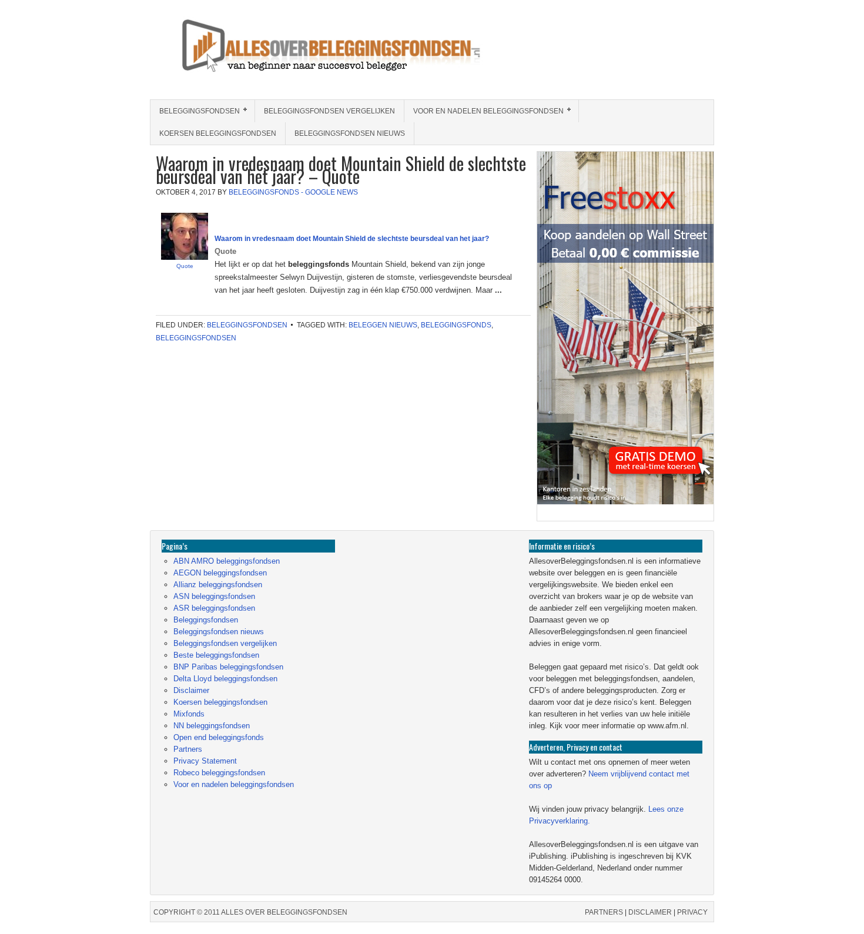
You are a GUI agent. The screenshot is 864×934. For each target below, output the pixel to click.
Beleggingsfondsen (195, 111)
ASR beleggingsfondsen (214, 608)
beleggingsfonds (456, 325)
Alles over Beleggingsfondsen (235, 56)
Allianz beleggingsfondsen (217, 584)
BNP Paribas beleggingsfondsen (228, 666)
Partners (187, 749)
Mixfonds (189, 713)
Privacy (692, 912)
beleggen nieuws (383, 325)
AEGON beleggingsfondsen (220, 572)
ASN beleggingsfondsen (214, 596)
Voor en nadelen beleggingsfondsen (484, 111)
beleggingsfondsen (196, 338)
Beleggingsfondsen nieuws (349, 133)
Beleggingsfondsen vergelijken (329, 111)
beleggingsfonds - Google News (293, 192)
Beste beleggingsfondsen (216, 655)
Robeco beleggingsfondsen (219, 772)
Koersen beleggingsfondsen (217, 133)
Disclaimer (191, 690)
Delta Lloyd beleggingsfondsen (225, 678)
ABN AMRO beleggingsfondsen (226, 561)
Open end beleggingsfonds (218, 737)
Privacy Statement (205, 760)
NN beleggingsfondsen (211, 725)
